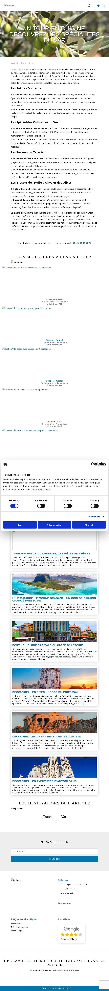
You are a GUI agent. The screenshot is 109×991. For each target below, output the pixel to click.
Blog (22, 63)
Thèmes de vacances (19, 927)
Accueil (14, 63)
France (81, 73)
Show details (93, 516)
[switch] (41, 506)
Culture (30, 63)
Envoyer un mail (66, 893)
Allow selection (54, 525)
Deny (20, 525)
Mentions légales (17, 930)
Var (15, 69)
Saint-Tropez (49, 139)
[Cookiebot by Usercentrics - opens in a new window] (93, 464)
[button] (71, 933)
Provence (53, 69)
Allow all (89, 525)
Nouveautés (16, 923)
